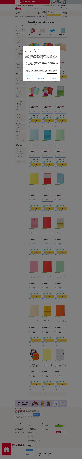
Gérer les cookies (41, 78)
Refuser (28, 78)
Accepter (54, 78)
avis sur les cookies (29, 75)
